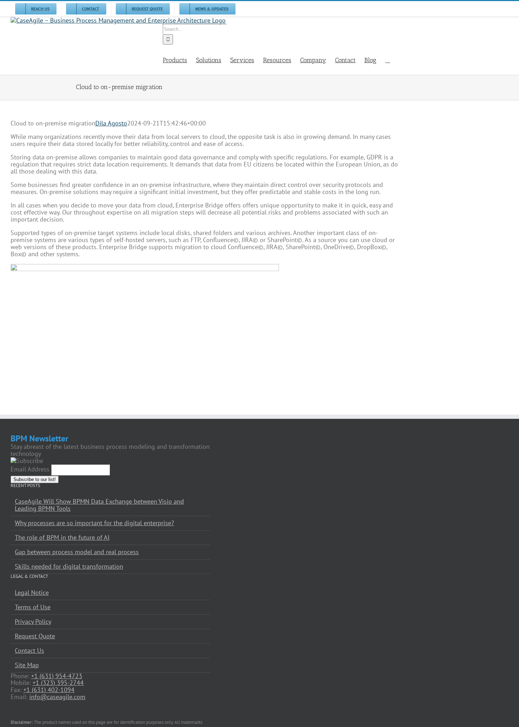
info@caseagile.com (57, 697)
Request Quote (35, 636)
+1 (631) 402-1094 (48, 690)
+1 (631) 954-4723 (56, 676)
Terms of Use (32, 607)
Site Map (27, 665)
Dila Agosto (111, 123)
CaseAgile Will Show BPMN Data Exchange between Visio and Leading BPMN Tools (99, 505)
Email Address (30, 469)
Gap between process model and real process (77, 552)
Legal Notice (32, 592)
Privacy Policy (33, 621)
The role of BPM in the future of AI (62, 537)
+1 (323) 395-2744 (58, 683)
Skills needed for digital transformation (69, 566)
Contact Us (29, 650)
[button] (387, 60)
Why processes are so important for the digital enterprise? (94, 523)
